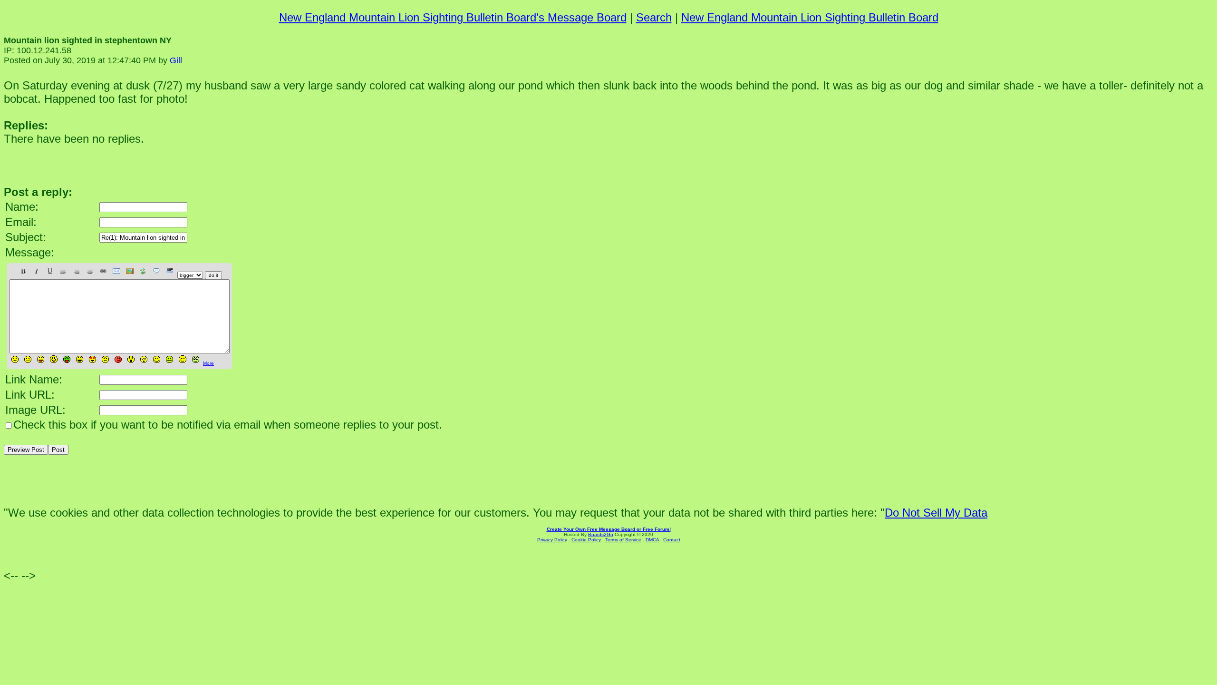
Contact (671, 539)
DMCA (652, 539)
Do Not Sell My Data (936, 512)
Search (654, 17)
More (208, 363)
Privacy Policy (552, 539)
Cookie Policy (586, 539)
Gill (176, 60)
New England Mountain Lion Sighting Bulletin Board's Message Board (453, 17)
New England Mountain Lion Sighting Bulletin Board (809, 17)
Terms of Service (623, 539)
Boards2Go (600, 534)
